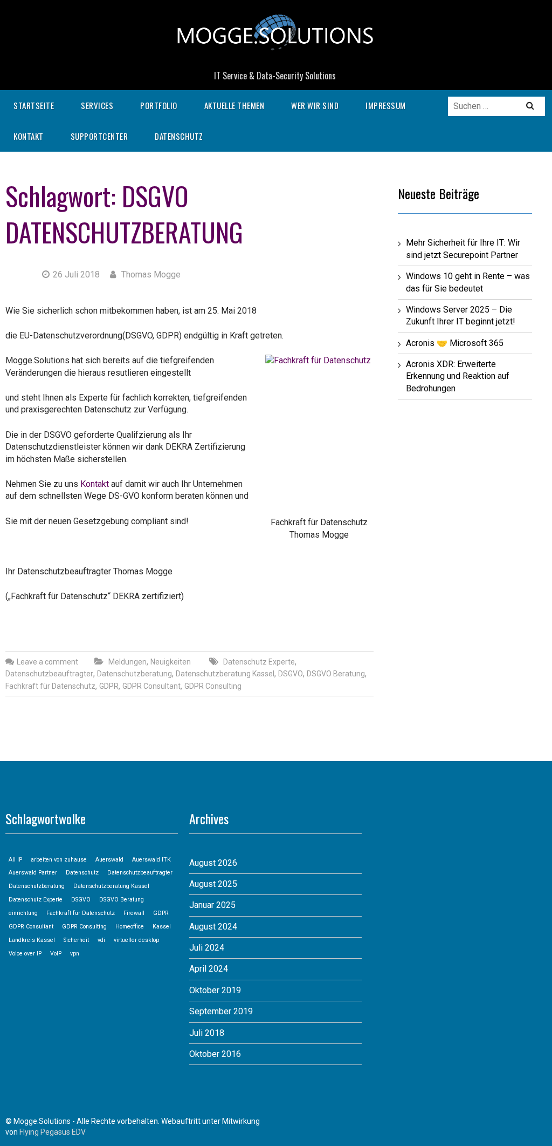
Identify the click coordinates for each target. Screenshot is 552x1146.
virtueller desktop (136, 940)
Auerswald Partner (33, 872)
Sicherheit (76, 940)
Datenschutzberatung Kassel (225, 673)
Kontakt (28, 136)
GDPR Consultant (151, 686)
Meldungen (127, 661)
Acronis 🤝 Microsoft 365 (454, 343)
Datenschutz (179, 136)
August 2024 (213, 926)
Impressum (385, 105)
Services (97, 105)
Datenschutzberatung (124, 232)
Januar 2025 (212, 905)
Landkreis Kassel (32, 940)
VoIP (55, 953)
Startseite (33, 105)
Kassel (162, 926)
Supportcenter (99, 136)
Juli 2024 (206, 947)
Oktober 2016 (215, 1054)
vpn (74, 953)
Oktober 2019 (215, 990)
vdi (101, 940)
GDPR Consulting (213, 686)
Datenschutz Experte (259, 661)
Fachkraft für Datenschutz (50, 686)
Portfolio (158, 105)
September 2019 (221, 1011)
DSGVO (290, 673)
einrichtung (23, 913)
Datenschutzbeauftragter (49, 673)
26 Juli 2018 (76, 274)
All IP (15, 859)
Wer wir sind (315, 105)
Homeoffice (129, 926)
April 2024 (208, 969)
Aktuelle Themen (234, 105)
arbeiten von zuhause (59, 859)
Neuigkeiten (170, 661)
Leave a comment (47, 661)
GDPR (109, 686)
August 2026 (213, 863)
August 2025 (213, 884)
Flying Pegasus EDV (52, 1132)
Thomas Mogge (150, 274)
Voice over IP (25, 953)
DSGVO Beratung (336, 673)
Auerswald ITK (151, 859)
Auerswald (109, 859)
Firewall (133, 913)
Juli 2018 (206, 1033)
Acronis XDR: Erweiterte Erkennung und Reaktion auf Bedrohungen (457, 376)
